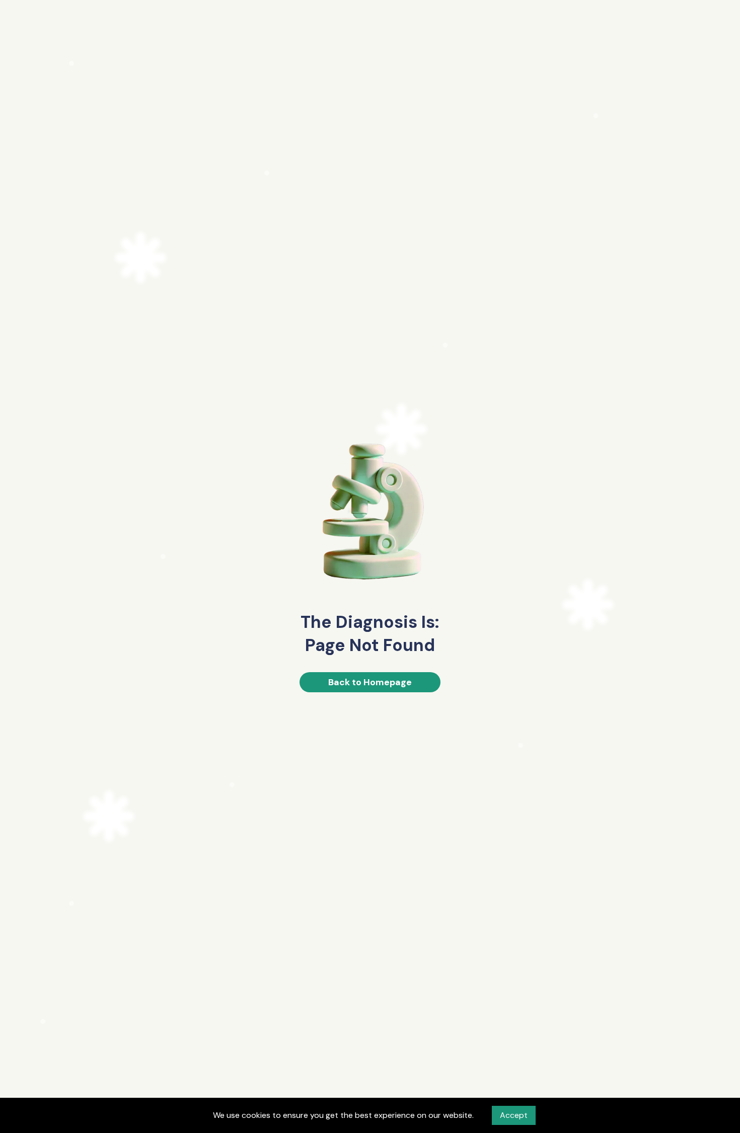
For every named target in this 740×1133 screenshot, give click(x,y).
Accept (514, 1115)
